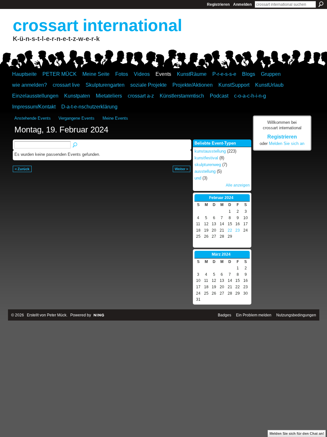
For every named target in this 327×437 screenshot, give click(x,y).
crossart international (97, 25)
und (197, 178)
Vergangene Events (76, 118)
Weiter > (181, 169)
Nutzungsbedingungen (296, 315)
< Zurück (22, 169)
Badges (224, 315)
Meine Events (115, 118)
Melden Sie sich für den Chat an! (297, 433)
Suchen (320, 4)
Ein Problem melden (253, 315)
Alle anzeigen (238, 185)
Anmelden (242, 4)
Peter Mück (56, 315)
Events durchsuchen (75, 145)
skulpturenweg (207, 164)
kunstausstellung (210, 151)
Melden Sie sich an (286, 143)
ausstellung (205, 171)
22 (230, 230)
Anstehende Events (32, 118)
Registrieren (218, 4)
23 (237, 230)
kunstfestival (206, 157)
